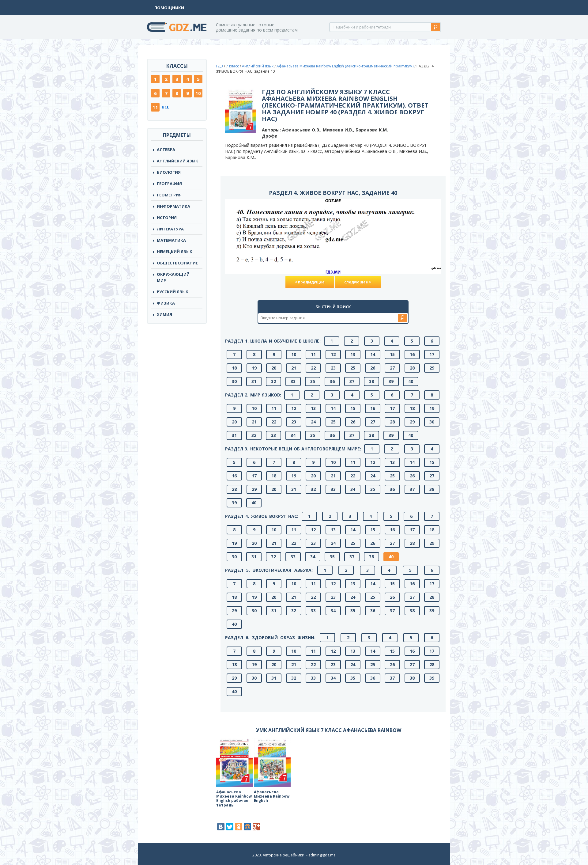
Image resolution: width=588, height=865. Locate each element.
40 (410, 381)
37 (351, 381)
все (165, 107)
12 (333, 354)
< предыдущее (310, 282)
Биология (169, 172)
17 (431, 354)
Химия (164, 314)
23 (333, 368)
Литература (170, 229)
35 (312, 381)
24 (313, 422)
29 (431, 368)
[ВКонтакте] (220, 826)
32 (273, 381)
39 (391, 381)
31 (253, 381)
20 (273, 368)
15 (392, 354)
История (167, 217)
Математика (171, 240)
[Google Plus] (256, 826)
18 (234, 368)
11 (155, 107)
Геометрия (169, 195)
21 (293, 368)
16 (412, 354)
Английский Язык (177, 161)
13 (352, 354)
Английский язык (257, 66)
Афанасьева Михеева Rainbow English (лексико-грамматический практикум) (345, 66)
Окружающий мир (173, 277)
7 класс (232, 66)
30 (234, 381)
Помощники (169, 7)
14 (372, 354)
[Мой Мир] (247, 826)
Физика (166, 303)
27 (392, 368)
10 (198, 93)
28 (412, 368)
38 (371, 381)
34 (293, 435)
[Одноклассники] (238, 826)
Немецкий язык (174, 251)
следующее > (357, 282)
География (169, 183)
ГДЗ (219, 66)
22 (313, 368)
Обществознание (177, 263)
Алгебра (166, 149)
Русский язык (172, 291)
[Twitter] (229, 826)
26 (372, 368)
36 (332, 381)
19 (254, 368)
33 (293, 381)
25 (352, 368)
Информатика (173, 206)
